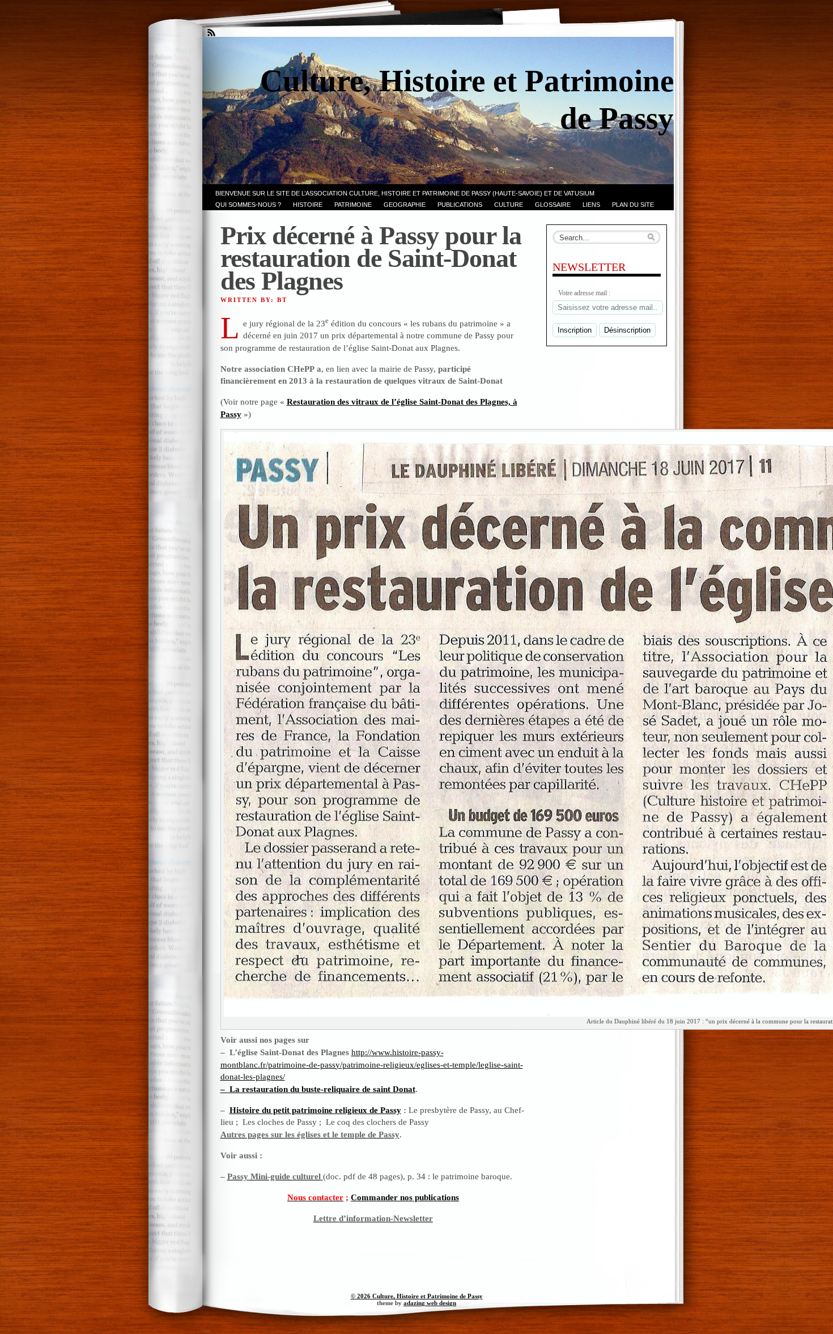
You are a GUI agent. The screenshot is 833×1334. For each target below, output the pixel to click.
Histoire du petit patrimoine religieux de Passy (315, 1110)
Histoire (307, 204)
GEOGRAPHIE (405, 204)
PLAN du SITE (633, 204)
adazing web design (429, 1302)
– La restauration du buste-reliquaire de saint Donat (317, 1089)
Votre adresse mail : (584, 293)
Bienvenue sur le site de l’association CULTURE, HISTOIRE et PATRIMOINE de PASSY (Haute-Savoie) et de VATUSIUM (404, 193)
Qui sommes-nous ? (248, 204)
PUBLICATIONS (459, 204)
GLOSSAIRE (553, 204)
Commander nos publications (405, 1197)
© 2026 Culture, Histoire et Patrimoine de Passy (417, 1296)
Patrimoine (353, 204)
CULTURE (508, 204)
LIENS (591, 204)
